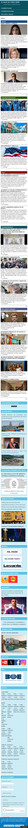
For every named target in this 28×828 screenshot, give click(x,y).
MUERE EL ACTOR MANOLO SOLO (9, 310)
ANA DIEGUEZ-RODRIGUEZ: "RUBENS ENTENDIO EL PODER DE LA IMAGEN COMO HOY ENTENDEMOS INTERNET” (13, 359)
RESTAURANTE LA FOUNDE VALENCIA (10, 379)
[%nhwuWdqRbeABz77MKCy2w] (4, 726)
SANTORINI (4, 692)
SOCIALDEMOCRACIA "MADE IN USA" (10, 145)
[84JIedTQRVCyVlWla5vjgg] (4, 736)
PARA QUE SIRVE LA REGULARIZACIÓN (10, 257)
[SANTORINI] (4, 699)
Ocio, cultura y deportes (7, 14)
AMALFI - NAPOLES (7, 745)
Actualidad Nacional (6, 8)
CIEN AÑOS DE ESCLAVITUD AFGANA (10, 99)
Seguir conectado (7, 793)
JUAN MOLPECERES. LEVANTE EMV (9, 71)
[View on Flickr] (4, 759)
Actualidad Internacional (7, 11)
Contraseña (4, 787)
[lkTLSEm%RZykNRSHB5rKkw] (10, 717)
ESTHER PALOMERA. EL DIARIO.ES (9, 47)
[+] (16, 43)
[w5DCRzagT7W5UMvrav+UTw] (10, 741)
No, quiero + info (19, 825)
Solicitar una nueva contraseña (8, 796)
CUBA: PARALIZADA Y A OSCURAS (9, 122)
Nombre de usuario (6, 781)
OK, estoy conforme (9, 825)
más (26, 306)
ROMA (3, 703)
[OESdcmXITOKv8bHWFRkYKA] (22, 712)
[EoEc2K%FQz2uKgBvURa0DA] (16, 712)
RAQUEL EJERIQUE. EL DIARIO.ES (9, 23)
